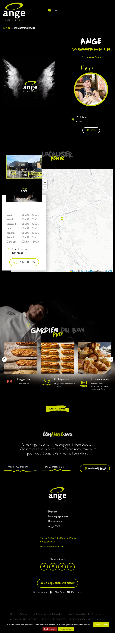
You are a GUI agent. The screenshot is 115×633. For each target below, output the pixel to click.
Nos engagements (58, 516)
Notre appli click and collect (57, 583)
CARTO (109, 271)
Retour (92, 130)
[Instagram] (53, 567)
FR (49, 11)
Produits (53, 512)
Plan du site (97, 614)
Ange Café (54, 526)
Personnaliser (66, 629)
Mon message (97, 468)
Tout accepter (101, 624)
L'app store (76, 592)
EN (56, 10)
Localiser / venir (93, 57)
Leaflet (75, 271)
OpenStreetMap (87, 271)
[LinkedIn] (71, 567)
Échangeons (48, 542)
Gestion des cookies (77, 614)
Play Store (60, 592)
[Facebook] (44, 567)
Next (110, 358)
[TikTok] (62, 567)
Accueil (7, 28)
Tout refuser (49, 629)
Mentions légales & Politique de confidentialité (41, 614)
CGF (12, 614)
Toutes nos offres (57, 409)
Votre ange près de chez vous (58, 537)
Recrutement (55, 521)
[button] (62, 219)
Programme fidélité (52, 546)
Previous (3, 358)
